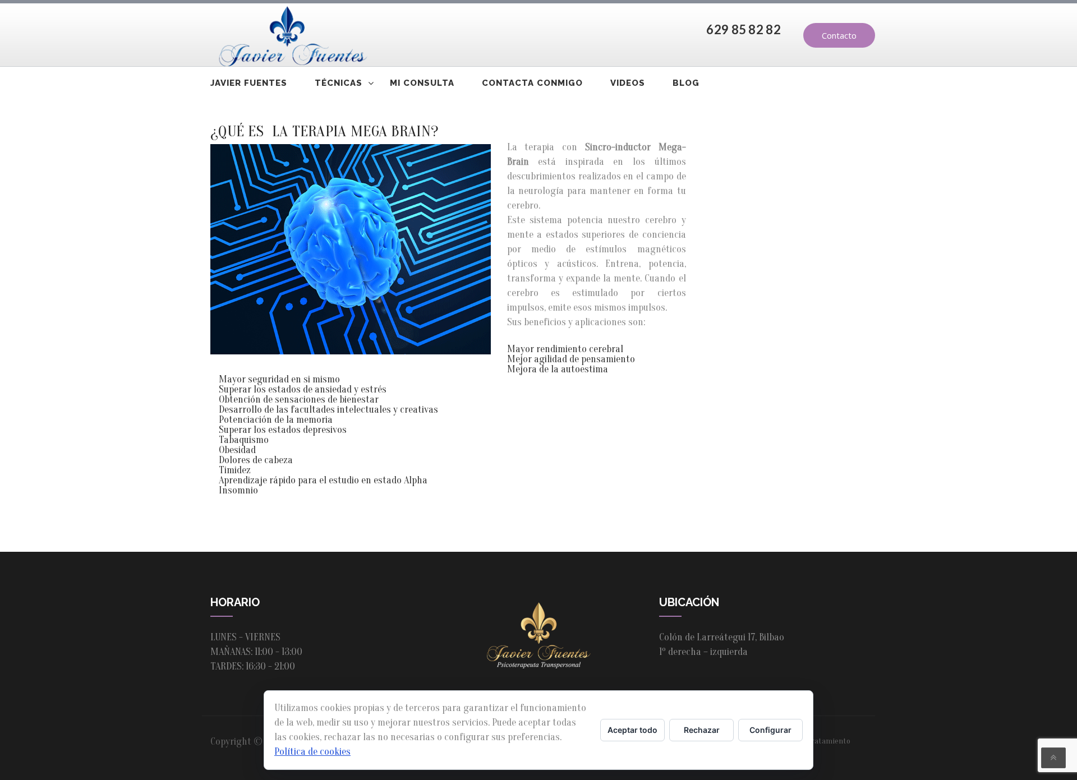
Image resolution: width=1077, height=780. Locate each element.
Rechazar (702, 730)
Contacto (839, 35)
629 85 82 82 (743, 29)
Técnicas (338, 83)
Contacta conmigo (532, 83)
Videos (627, 83)
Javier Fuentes (248, 83)
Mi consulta (422, 83)
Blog (686, 83)
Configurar (770, 730)
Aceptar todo (632, 730)
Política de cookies (312, 752)
